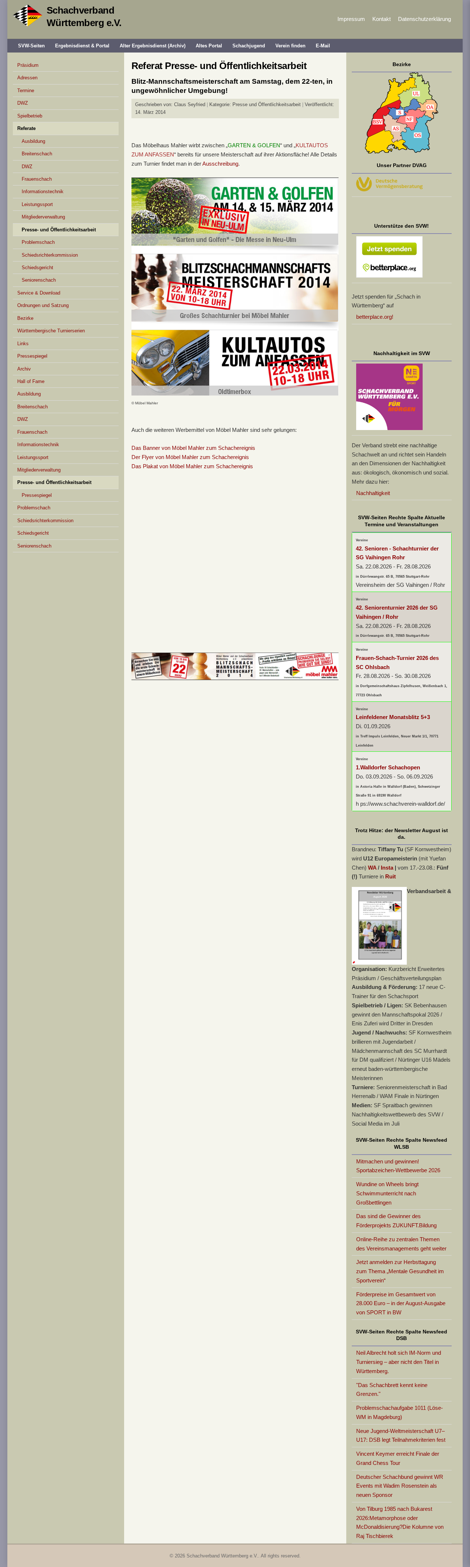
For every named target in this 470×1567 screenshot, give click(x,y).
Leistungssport (37, 204)
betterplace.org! (374, 317)
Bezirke (25, 318)
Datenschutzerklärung (424, 19)
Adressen (27, 77)
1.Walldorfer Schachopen (388, 767)
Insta (387, 867)
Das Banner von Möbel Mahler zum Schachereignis (193, 448)
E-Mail (323, 45)
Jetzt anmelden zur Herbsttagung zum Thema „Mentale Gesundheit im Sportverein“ (400, 1271)
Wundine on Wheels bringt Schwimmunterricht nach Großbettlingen (387, 1193)
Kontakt (381, 19)
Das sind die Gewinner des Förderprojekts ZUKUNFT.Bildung (396, 1220)
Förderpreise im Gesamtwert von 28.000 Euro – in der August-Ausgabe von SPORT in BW (400, 1303)
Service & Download (38, 293)
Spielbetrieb (29, 116)
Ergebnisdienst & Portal (82, 45)
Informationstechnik (43, 191)
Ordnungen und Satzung (43, 305)
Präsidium (28, 65)
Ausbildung (33, 141)
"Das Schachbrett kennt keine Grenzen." (391, 1389)
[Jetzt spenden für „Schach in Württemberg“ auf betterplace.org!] (402, 258)
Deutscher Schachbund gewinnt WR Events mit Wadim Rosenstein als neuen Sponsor (399, 1486)
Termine (25, 90)
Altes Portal (209, 45)
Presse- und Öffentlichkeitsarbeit (59, 229)
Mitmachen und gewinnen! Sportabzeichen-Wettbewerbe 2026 (398, 1166)
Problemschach (38, 242)
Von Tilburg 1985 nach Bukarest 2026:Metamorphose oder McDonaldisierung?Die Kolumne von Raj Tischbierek (400, 1522)
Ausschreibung (220, 163)
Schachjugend (248, 45)
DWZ (22, 103)
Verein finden (290, 45)
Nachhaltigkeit (373, 493)
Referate (26, 128)
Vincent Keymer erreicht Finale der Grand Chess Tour (397, 1458)
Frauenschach (37, 179)
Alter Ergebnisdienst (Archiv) (152, 45)
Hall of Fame (30, 381)
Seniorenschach (39, 280)
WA (372, 867)
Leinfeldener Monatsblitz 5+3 (393, 717)
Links (23, 343)
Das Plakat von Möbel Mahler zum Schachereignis (192, 466)
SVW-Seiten (31, 45)
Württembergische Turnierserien (51, 330)
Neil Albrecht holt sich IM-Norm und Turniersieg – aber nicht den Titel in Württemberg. (398, 1362)
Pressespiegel (32, 356)
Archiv (24, 369)
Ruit (390, 876)
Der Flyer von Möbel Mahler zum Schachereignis (190, 457)
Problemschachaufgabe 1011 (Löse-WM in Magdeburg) (399, 1412)
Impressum (351, 19)
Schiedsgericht (37, 267)
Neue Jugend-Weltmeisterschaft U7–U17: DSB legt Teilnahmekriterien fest (400, 1435)
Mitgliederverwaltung (43, 217)
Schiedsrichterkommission (50, 255)
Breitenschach (37, 153)
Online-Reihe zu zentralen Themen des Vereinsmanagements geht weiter (401, 1244)
